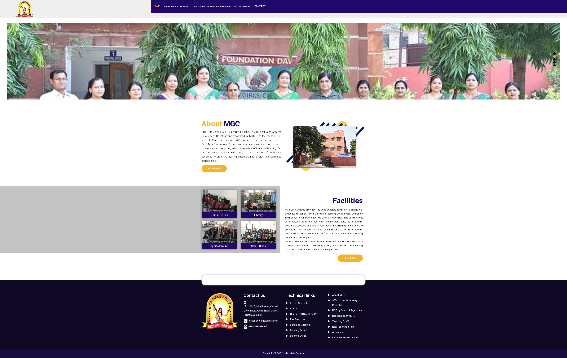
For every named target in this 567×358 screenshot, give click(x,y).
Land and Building (300, 324)
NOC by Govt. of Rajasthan (347, 310)
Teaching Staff (340, 321)
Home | (157, 6)
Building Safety (298, 330)
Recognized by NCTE (343, 315)
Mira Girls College (294, 353)
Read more (214, 168)
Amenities (338, 332)
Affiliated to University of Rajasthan (346, 302)
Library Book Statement (345, 337)
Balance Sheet (298, 335)
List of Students (299, 303)
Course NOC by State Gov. (304, 314)
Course (294, 308)
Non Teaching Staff (343, 326)
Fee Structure (297, 319)
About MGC (338, 294)
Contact (260, 6)
